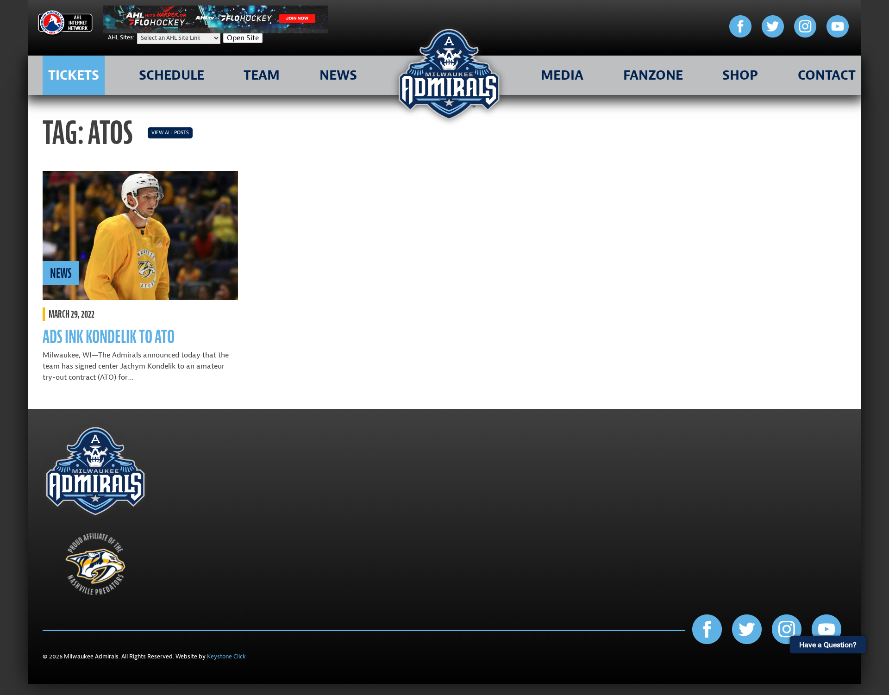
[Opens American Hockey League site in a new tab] (65, 24)
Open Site (243, 38)
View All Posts (170, 133)
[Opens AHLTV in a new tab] (215, 31)
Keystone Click (226, 656)
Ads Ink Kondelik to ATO (109, 337)
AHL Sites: (122, 37)
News (60, 273)
